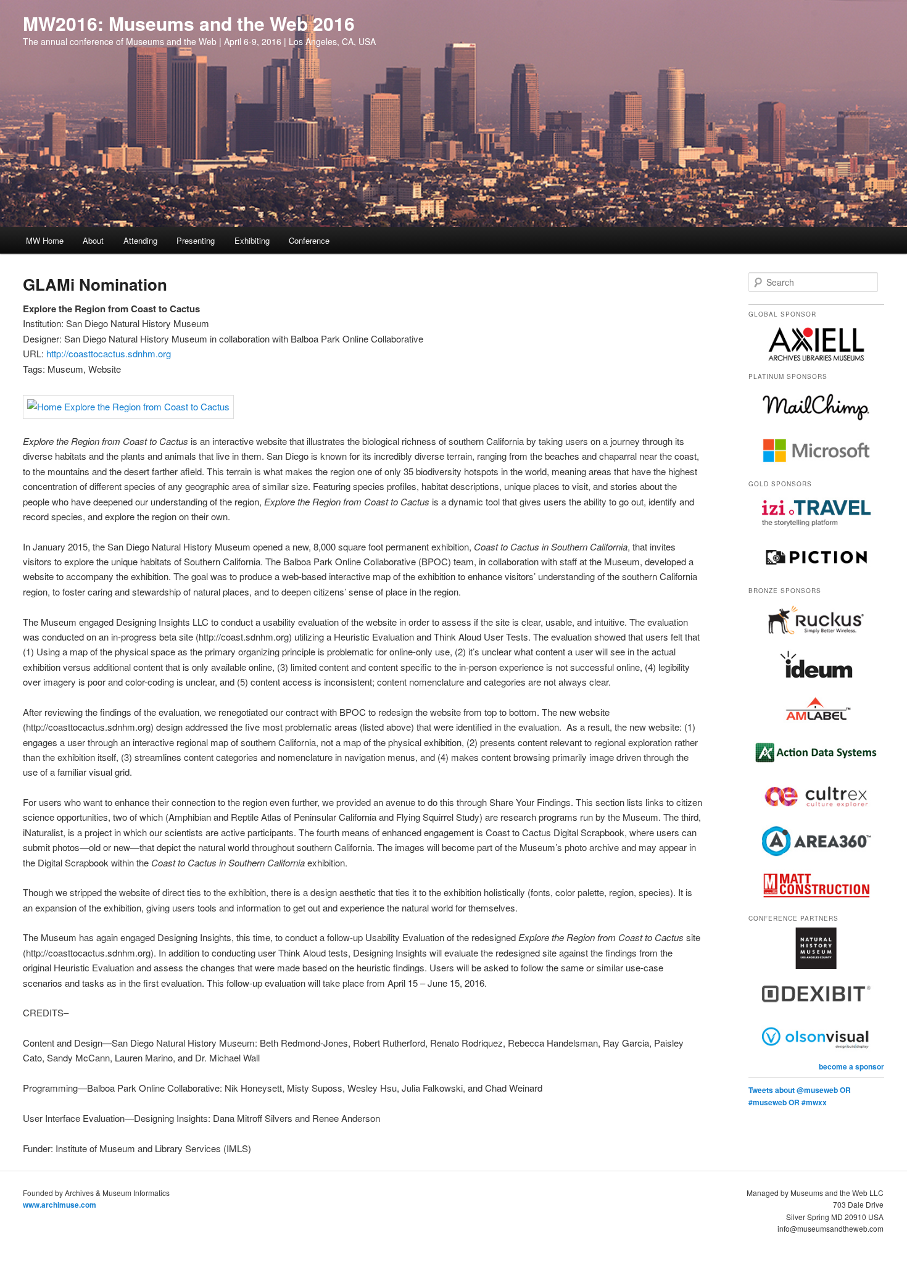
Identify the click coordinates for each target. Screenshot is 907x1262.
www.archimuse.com (59, 1204)
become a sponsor (851, 1066)
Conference (309, 240)
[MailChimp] (816, 423)
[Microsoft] (816, 467)
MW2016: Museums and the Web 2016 (189, 23)
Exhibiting (252, 240)
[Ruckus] (816, 637)
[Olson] (816, 1054)
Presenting (195, 240)
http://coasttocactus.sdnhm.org (108, 353)
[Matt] (816, 902)
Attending (140, 240)
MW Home (45, 240)
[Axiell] (816, 361)
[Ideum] (816, 681)
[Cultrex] (816, 814)
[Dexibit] (816, 1009)
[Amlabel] (816, 725)
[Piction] (816, 574)
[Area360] (816, 858)
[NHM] (816, 965)
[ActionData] (816, 770)
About (93, 240)
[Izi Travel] (816, 530)
